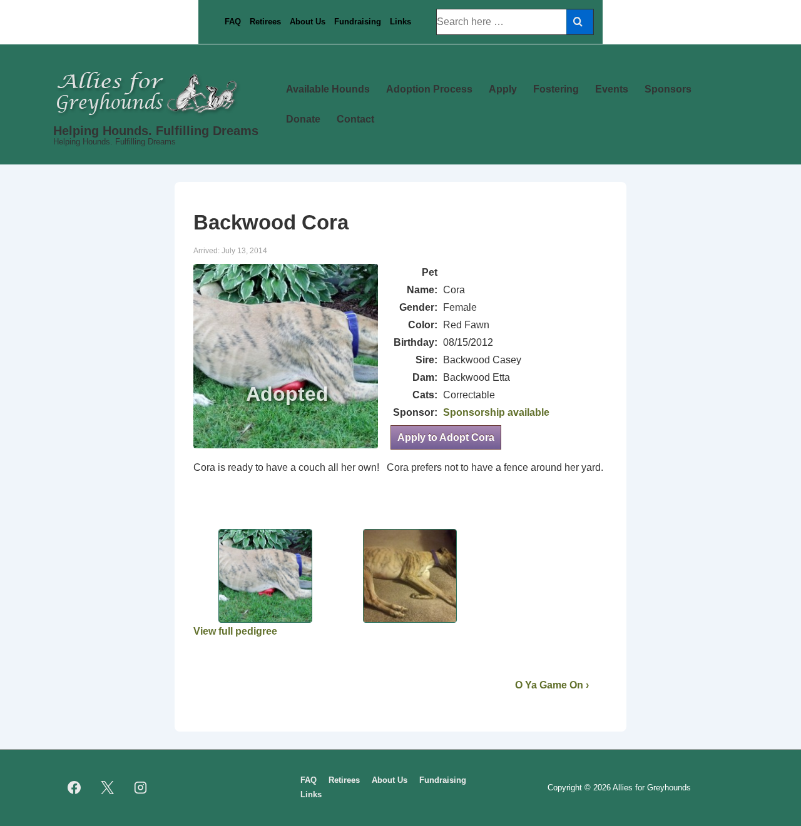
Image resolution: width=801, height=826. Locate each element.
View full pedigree (235, 631)
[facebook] (74, 788)
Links (400, 21)
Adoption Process (429, 89)
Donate (303, 119)
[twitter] (108, 788)
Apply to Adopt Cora (445, 437)
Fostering (556, 89)
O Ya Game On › (552, 685)
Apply (503, 89)
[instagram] (141, 788)
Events (611, 89)
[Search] (579, 21)
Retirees (265, 21)
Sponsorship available (496, 412)
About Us (307, 21)
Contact (355, 119)
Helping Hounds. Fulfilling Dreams (155, 131)
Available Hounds (328, 89)
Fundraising (357, 21)
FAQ (233, 21)
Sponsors (668, 89)
